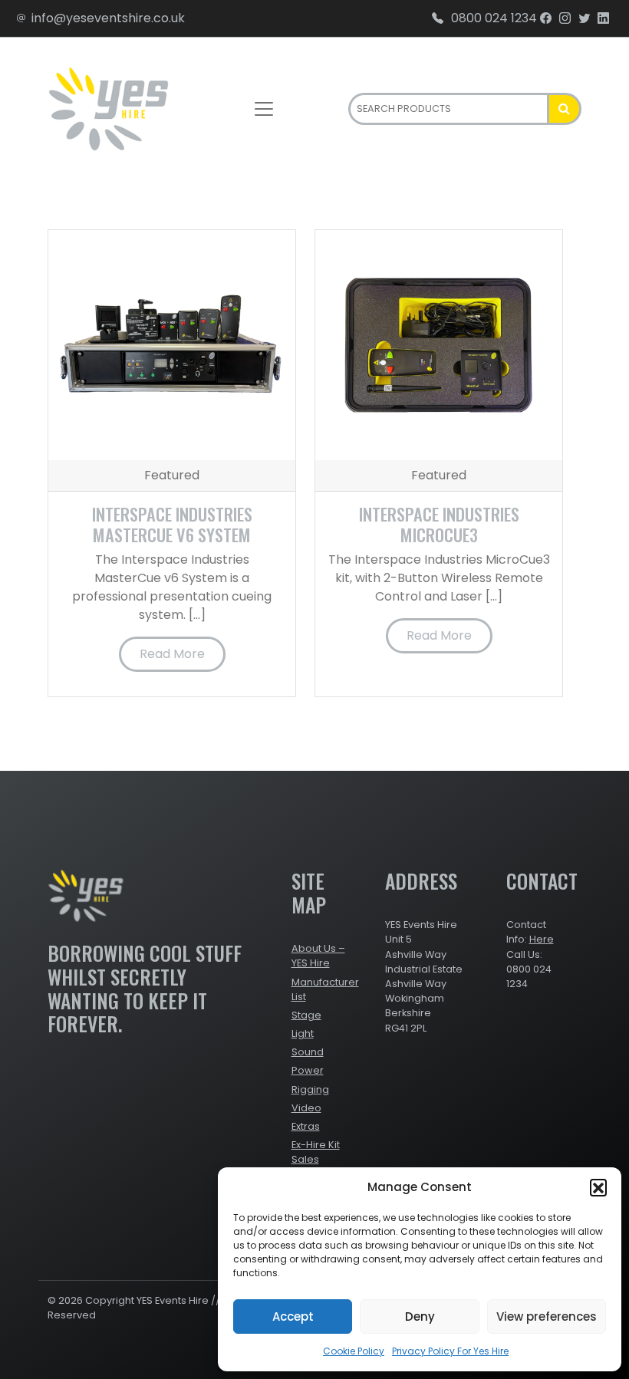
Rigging (310, 1089)
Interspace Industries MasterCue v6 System (172, 524)
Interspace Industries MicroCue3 (439, 524)
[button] (598, 1187)
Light (302, 1033)
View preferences (546, 1316)
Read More (172, 654)
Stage (306, 1015)
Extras (305, 1126)
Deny (420, 1316)
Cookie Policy (353, 1351)
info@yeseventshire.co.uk (108, 18)
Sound (307, 1051)
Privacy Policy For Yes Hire (450, 1351)
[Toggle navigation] (264, 108)
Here (541, 939)
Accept (293, 1316)
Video (306, 1107)
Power (307, 1070)
